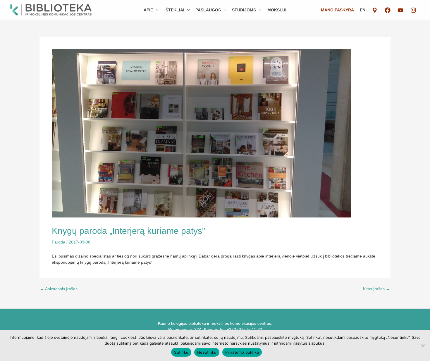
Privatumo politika (242, 352)
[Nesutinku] (423, 345)
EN (362, 10)
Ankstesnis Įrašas (59, 289)
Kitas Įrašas (376, 289)
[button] (155, 10)
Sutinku (181, 352)
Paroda (58, 242)
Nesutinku (206, 352)
